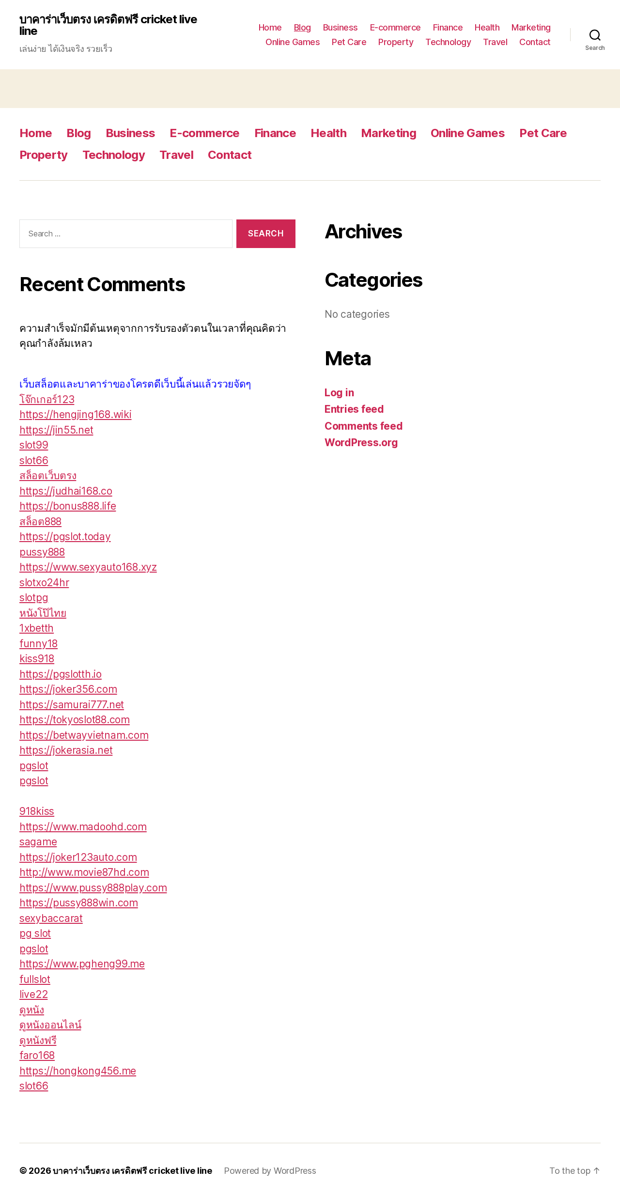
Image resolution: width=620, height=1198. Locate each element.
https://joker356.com (68, 689)
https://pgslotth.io (60, 674)
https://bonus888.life (67, 506)
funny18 (38, 644)
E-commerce (395, 27)
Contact (535, 42)
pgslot (33, 766)
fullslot (34, 979)
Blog (302, 27)
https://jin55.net (56, 430)
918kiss (36, 811)
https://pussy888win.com (78, 903)
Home (270, 27)
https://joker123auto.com (78, 857)
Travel (495, 42)
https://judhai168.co (65, 491)
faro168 (37, 1055)
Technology (448, 42)
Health (487, 27)
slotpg (33, 597)
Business (340, 27)
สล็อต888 (40, 521)
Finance (448, 27)
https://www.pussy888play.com (93, 888)
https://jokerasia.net (65, 750)
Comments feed (364, 426)
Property (395, 42)
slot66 (33, 460)
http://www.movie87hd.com (84, 872)
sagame (38, 842)
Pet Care (349, 42)
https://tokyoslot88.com (74, 720)
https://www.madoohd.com (83, 827)
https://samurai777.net (71, 705)
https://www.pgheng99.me (82, 964)
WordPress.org (361, 442)
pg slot (35, 933)
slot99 (33, 445)
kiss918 (36, 659)
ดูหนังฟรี (37, 1040)
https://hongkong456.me (77, 1071)
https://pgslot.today (65, 536)
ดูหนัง (31, 1010)
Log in (339, 393)
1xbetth (36, 628)
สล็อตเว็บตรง (47, 475)
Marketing (531, 27)
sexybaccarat (51, 918)
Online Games (292, 42)
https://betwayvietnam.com (83, 735)
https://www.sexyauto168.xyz (88, 567)
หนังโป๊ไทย (42, 613)
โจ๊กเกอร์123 (46, 399)
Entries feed (354, 409)
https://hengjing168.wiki (75, 414)
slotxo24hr (44, 582)
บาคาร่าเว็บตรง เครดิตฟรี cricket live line (108, 25)
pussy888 (42, 552)
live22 (33, 994)
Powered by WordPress (270, 1171)
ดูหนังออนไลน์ (50, 1025)
